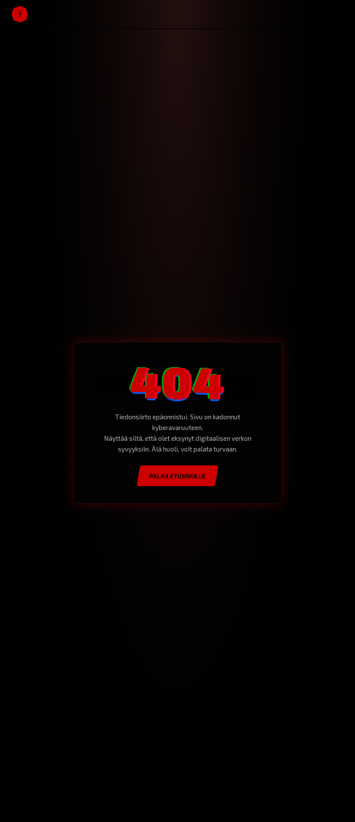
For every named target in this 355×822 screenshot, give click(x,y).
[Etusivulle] (19, 14)
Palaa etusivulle (177, 476)
